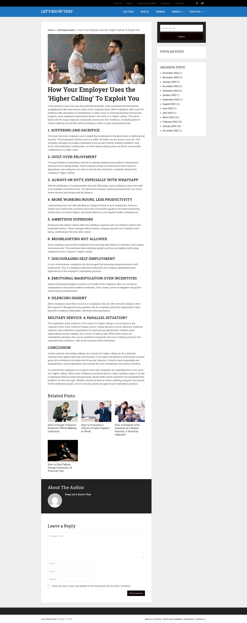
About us (118, 3)
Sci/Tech (128, 12)
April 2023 (168, 113)
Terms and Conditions (147, 3)
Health (145, 12)
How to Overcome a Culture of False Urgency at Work (95, 428)
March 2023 (169, 117)
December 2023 (171, 86)
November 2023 (171, 91)
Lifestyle (194, 12)
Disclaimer (166, 3)
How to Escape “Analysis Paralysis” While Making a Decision (62, 428)
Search (181, 36)
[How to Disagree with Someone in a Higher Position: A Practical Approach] (130, 411)
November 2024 (171, 77)
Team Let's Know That (78, 494)
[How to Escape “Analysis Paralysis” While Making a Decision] (63, 411)
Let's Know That (57, 11)
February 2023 (170, 122)
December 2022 (171, 130)
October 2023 (169, 95)
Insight (176, 12)
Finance (160, 12)
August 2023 (169, 104)
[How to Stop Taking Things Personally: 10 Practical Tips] (63, 450)
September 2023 (171, 99)
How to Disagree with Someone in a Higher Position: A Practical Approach (127, 429)
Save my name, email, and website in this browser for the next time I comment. (91, 586)
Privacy (129, 3)
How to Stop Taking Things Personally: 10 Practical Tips (60, 467)
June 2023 (168, 108)
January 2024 (169, 82)
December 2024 (171, 73)
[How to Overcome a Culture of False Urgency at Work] (96, 411)
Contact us (179, 3)
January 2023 (169, 126)
